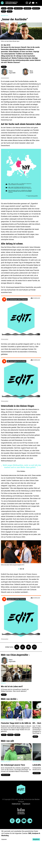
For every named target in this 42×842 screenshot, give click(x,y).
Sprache (10, 734)
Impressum (26, 804)
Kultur (4, 8)
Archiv (4, 66)
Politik (10, 11)
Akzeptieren (36, 839)
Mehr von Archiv (8, 699)
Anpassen (4, 839)
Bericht (17, 734)
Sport (3, 11)
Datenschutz (16, 804)
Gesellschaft (18, 8)
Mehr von (14, 654)
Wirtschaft (36, 8)
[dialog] (21, 835)
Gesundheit (27, 8)
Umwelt (10, 8)
